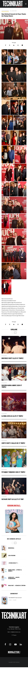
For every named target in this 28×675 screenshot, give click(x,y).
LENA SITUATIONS (11, 555)
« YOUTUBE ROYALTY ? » (13, 563)
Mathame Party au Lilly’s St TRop (13, 499)
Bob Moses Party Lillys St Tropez (12, 358)
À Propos (14, 635)
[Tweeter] (9, 45)
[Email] (18, 45)
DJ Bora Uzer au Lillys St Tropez (12, 416)
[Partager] (5, 45)
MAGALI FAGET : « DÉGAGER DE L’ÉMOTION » (17, 585)
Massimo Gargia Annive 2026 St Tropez (12, 386)
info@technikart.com (15, 632)
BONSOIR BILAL (11, 548)
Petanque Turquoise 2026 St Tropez (13, 472)
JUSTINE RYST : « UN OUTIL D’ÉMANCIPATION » (13, 578)
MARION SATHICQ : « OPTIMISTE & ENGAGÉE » (15, 570)
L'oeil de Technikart (5, 10)
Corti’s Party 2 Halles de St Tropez (13, 443)
